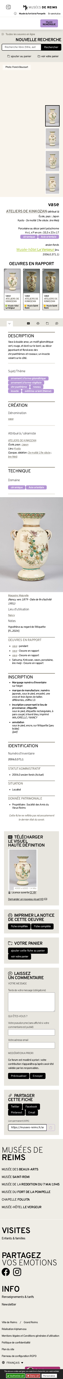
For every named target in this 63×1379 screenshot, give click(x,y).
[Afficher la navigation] (8, 7)
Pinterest (16, 1112)
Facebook (31, 1106)
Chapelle (16, 1200)
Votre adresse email (18, 1040)
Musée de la (30, 1185)
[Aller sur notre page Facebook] (6, 1272)
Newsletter (9, 1305)
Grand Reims (31, 1322)
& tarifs (18, 1297)
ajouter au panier (21, 56)
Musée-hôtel (21, 1207)
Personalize (49, 1375)
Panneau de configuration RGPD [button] (19, 1356)
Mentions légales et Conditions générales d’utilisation (30, 1336)
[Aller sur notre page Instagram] (17, 1272)
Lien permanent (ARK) (18, 1121)
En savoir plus (54, 13)
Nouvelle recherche (38, 40)
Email (31, 1112)
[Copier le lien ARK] (51, 1127)
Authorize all (16, 1375)
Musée (49, 23)
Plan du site (8, 1349)
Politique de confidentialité (16, 1342)
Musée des (20, 1170)
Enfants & (13, 1238)
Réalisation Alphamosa (14, 1329)
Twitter (15, 1106)
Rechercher (51, 47)
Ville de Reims (9, 1322)
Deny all (34, 1375)
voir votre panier (49, 56)
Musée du (26, 1192)
